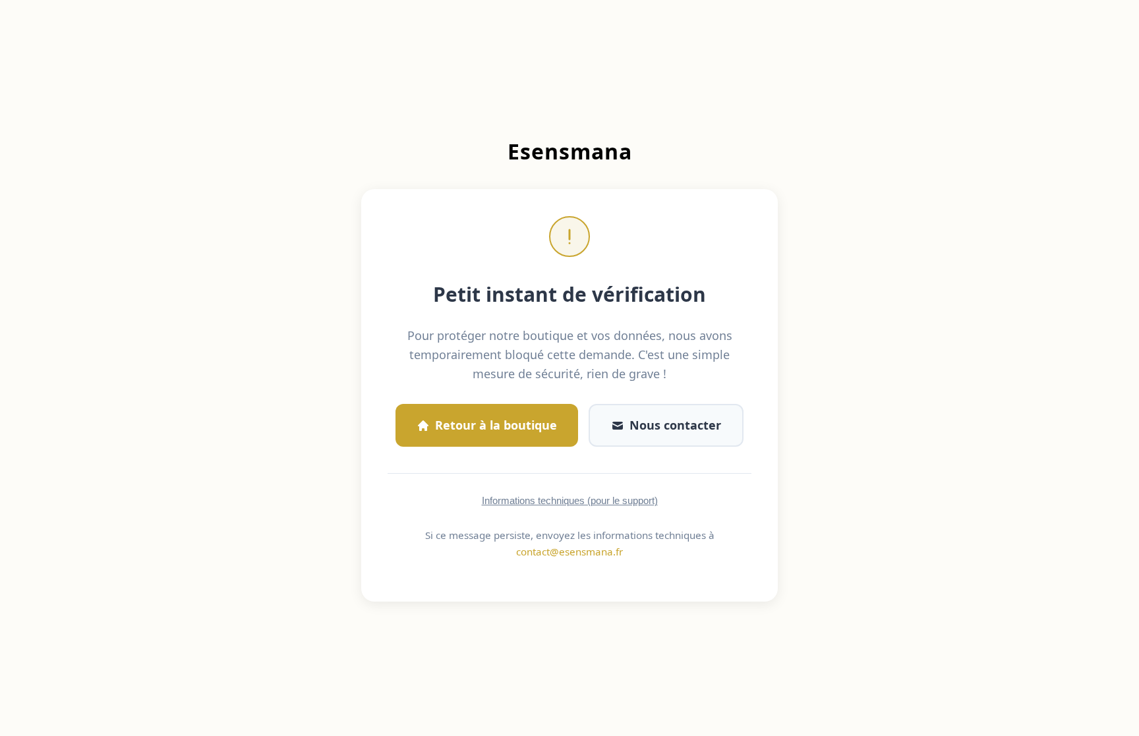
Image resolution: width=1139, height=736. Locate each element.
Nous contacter (675, 425)
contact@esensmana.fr (569, 551)
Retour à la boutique (496, 425)
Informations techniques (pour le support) (570, 500)
